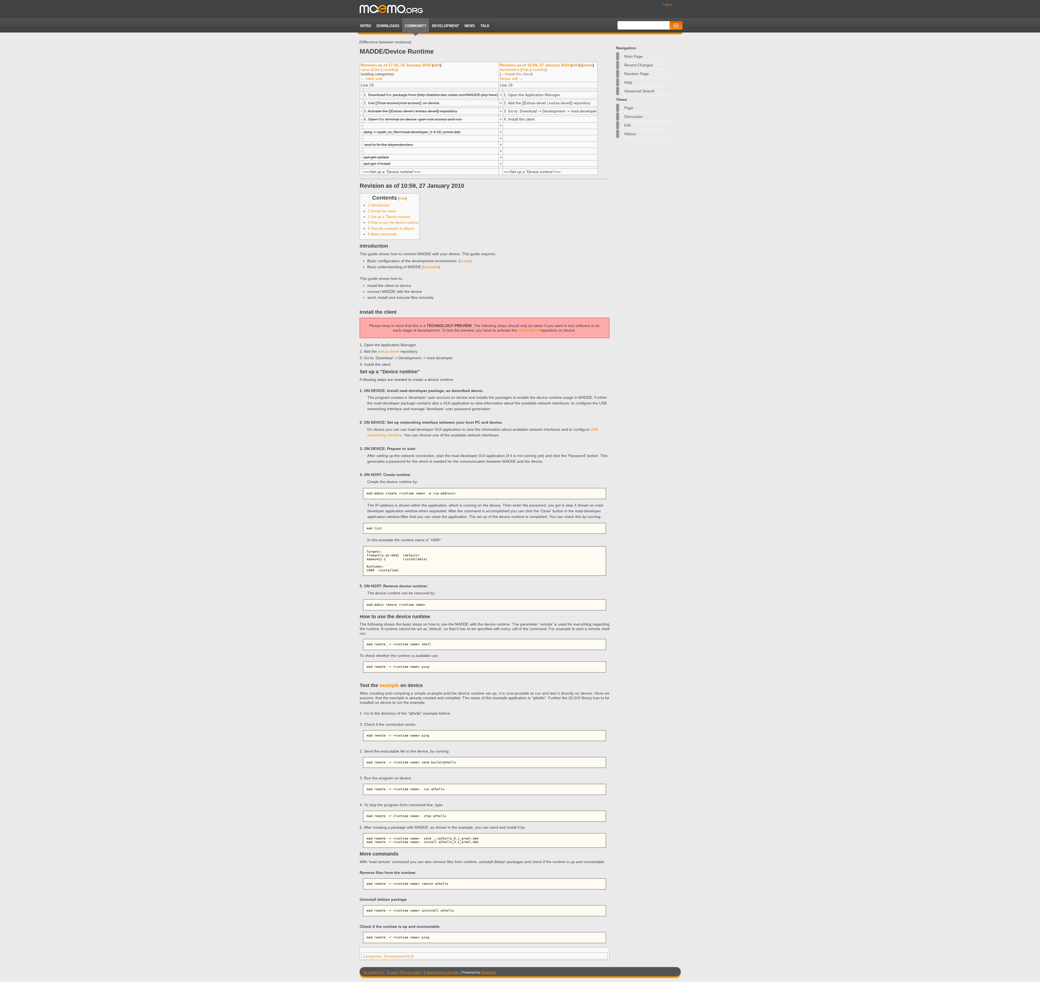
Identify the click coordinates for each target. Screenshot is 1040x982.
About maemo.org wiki (442, 972)
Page (628, 108)
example (389, 685)
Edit (627, 125)
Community (416, 26)
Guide (465, 261)
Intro (365, 26)
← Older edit (371, 78)
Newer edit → (511, 78)
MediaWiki (488, 972)
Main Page (633, 56)
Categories (372, 956)
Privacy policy (412, 972)
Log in (667, 5)
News (469, 26)
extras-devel (528, 330)
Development (445, 26)
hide (402, 198)
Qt (412, 956)
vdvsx (365, 69)
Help (628, 82)
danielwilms (509, 69)
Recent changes (638, 65)
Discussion (633, 116)
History (630, 134)
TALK (484, 26)
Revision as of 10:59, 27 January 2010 (535, 65)
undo (588, 65)
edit (436, 65)
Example (431, 267)
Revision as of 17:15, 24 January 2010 (396, 65)
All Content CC (374, 972)
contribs (389, 69)
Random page (636, 74)
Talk (376, 69)
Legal (393, 972)
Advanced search (639, 91)
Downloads (387, 26)
